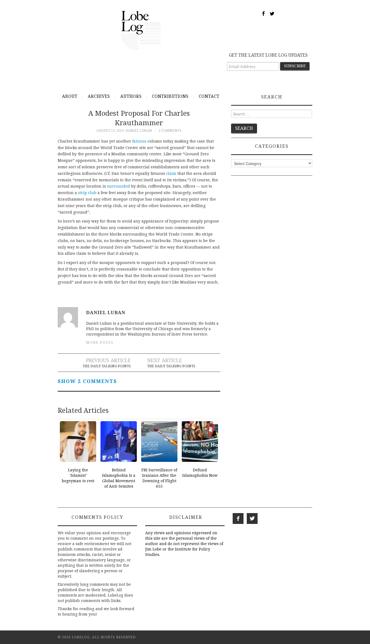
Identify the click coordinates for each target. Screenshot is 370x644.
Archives (99, 96)
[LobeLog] (141, 30)
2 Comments (169, 130)
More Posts (99, 342)
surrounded (118, 186)
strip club (87, 193)
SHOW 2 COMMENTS (87, 381)
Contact (209, 96)
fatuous (139, 141)
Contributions (170, 96)
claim (171, 173)
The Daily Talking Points (107, 366)
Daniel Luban (139, 130)
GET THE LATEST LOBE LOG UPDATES (268, 55)
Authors (131, 96)
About (69, 96)
